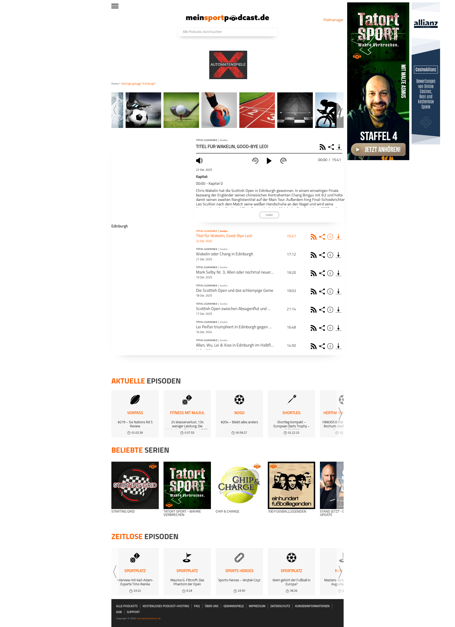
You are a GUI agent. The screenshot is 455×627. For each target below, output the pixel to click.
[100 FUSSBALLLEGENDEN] (291, 485)
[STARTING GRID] (135, 485)
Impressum (257, 606)
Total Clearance (206, 140)
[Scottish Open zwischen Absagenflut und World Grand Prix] (338, 310)
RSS (323, 147)
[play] (269, 161)
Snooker (224, 140)
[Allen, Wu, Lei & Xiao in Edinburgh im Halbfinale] (338, 346)
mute (200, 160)
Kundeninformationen (312, 606)
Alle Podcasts (127, 606)
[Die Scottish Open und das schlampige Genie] (338, 291)
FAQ (197, 606)
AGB (119, 612)
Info (331, 237)
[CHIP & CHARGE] (239, 485)
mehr (269, 215)
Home (114, 83)
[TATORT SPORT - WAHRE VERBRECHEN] (187, 485)
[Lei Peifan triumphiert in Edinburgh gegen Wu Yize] (338, 328)
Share (331, 147)
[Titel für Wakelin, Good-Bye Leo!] (338, 237)
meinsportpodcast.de (148, 618)
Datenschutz (280, 606)
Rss (314, 237)
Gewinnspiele (233, 606)
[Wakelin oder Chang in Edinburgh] (338, 255)
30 (255, 160)
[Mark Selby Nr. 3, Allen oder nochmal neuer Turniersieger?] (338, 273)
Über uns (211, 606)
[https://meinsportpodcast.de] (227, 21)
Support (133, 612)
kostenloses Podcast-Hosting (166, 606)
